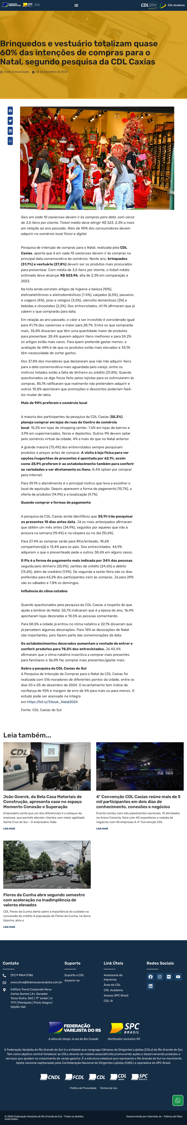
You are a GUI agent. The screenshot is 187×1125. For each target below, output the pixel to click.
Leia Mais (9, 828)
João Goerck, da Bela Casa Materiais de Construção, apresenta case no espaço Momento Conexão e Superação (42, 801)
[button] (76, 5)
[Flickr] (169, 977)
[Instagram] (159, 977)
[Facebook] (150, 977)
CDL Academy (176, 5)
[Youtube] (178, 977)
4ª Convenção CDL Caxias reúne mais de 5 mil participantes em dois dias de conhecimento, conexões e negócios (138, 801)
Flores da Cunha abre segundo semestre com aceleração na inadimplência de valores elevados (44, 899)
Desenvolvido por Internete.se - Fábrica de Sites (154, 1116)
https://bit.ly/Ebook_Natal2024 (52, 702)
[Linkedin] (150, 986)
